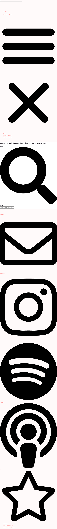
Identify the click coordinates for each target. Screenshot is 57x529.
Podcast (5, 11)
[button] (28, 74)
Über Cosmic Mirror (7, 14)
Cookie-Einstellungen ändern (10, 527)
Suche (1, 146)
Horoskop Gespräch (7, 13)
